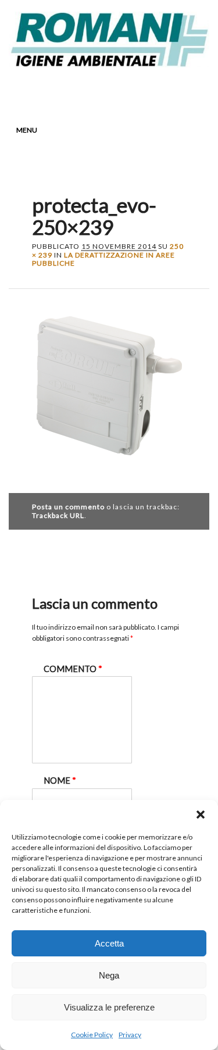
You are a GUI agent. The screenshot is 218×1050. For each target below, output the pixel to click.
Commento (73, 669)
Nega (109, 975)
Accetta (109, 943)
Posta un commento (68, 506)
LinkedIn (110, 91)
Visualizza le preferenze (109, 1007)
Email (154, 91)
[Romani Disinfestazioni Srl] (109, 63)
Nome (60, 780)
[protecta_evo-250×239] (109, 465)
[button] (200, 814)
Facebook (66, 91)
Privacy (130, 1034)
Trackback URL (58, 515)
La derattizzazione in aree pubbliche (103, 259)
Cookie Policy (92, 1034)
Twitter (88, 91)
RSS (132, 91)
